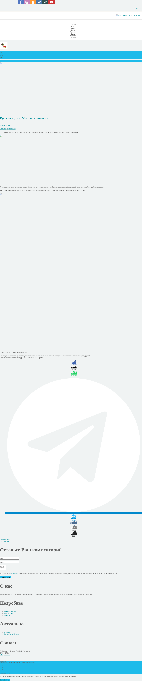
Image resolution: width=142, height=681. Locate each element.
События (3, 129)
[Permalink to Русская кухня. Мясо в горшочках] (37, 111)
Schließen (3, 680)
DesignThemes (40, 662)
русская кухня (5, 125)
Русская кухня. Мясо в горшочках (24, 118)
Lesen (8, 680)
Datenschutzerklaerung (11, 634)
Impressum (14, 573)
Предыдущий (5, 539)
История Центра (10, 611)
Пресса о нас (8, 613)
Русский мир (11, 129)
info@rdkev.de (5, 655)
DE (137, 8)
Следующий (4, 541)
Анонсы (7, 615)
